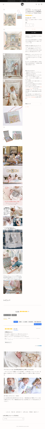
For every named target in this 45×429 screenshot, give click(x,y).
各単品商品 (33, 97)
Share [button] (28, 106)
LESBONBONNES (20, 426)
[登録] (22, 418)
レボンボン (8, 411)
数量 (26, 22)
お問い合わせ (25, 411)
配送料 (30, 19)
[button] (3, 4)
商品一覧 (13, 411)
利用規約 (31, 411)
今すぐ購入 (33, 32)
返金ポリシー (36, 411)
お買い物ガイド (19, 411)
